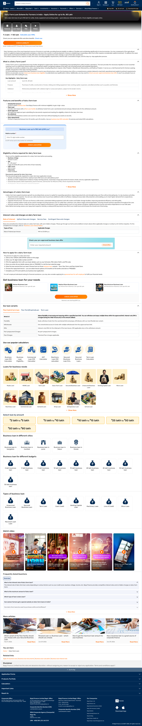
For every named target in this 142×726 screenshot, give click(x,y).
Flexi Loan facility (30, 109)
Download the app (133, 8)
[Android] (117, 707)
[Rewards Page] (127, 3)
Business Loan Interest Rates (33, 225)
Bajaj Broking (90, 716)
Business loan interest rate (59, 659)
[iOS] (123, 707)
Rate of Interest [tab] (9, 219)
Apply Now (7, 568)
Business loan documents (26, 659)
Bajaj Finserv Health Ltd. (92, 718)
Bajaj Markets (90, 711)
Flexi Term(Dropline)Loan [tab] (30, 310)
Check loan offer (34, 145)
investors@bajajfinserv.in (68, 706)
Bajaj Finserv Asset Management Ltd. (95, 720)
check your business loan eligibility (34, 73)
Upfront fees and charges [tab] (26, 219)
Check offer (106, 245)
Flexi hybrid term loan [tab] (11, 310)
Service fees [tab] (41, 219)
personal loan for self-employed (75, 274)
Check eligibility (22, 43)
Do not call (121, 8)
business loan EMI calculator (60, 119)
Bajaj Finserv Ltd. (91, 701)
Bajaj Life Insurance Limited (93, 708)
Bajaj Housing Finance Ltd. (93, 713)
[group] (20, 631)
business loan (21, 105)
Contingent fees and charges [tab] (58, 219)
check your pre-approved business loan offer (103, 73)
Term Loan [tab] (44, 310)
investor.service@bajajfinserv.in (41, 704)
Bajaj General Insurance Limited (94, 706)
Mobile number (10, 133)
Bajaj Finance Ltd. (91, 703)
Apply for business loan (10, 659)
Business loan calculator (42, 659)
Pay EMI (111, 8)
